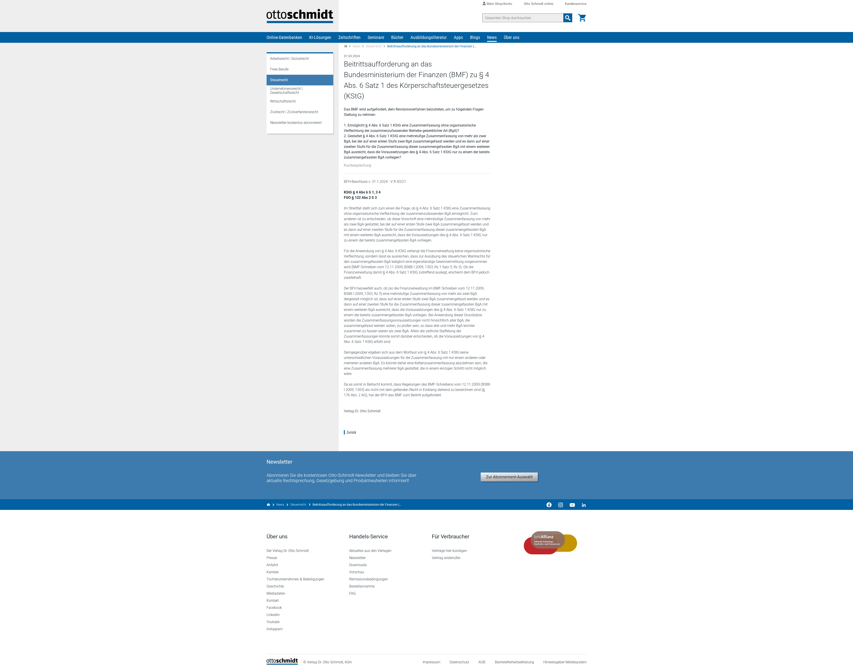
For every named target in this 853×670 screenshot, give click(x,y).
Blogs (475, 37)
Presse (272, 558)
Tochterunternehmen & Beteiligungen (295, 579)
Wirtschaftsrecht (283, 101)
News (492, 37)
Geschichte (275, 586)
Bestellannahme (362, 586)
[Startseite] (282, 663)
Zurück (351, 432)
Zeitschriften (349, 37)
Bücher (397, 37)
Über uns (511, 37)
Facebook (274, 608)
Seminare (376, 37)
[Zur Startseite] (345, 46)
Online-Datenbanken (284, 37)
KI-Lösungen (320, 37)
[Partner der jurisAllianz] (550, 542)
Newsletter (357, 558)
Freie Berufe (279, 69)
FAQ (352, 593)
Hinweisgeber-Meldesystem (564, 662)
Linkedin (273, 615)
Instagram (275, 629)
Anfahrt (272, 565)
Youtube (273, 622)
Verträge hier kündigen (449, 551)
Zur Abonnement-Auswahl (509, 477)
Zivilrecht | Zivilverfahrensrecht (294, 112)
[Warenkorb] (582, 17)
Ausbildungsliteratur (429, 37)
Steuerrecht (374, 46)
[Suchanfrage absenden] (567, 17)
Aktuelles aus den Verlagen (370, 551)
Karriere (273, 572)
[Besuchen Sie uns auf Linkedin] (582, 504)
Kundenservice (575, 4)
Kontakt (273, 600)
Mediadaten (276, 593)
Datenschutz (459, 662)
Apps (458, 37)
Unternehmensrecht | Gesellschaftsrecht (286, 91)
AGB (481, 662)
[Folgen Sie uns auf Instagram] (560, 504)
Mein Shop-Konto (499, 4)
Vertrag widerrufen (446, 558)
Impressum (431, 662)
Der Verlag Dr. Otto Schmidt (288, 551)
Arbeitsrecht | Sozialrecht (289, 58)
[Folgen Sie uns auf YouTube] (572, 504)
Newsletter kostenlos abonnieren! (296, 123)
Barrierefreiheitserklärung (514, 662)
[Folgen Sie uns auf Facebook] (549, 504)
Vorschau (356, 572)
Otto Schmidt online (538, 4)
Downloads (358, 565)
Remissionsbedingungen (368, 579)
